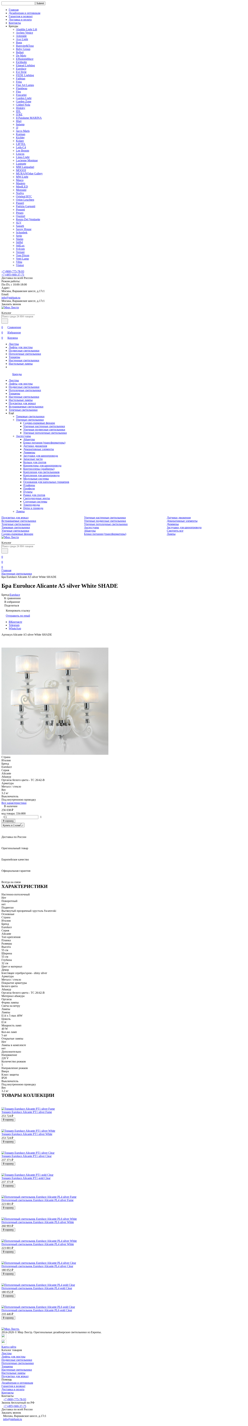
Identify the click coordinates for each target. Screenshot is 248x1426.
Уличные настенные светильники (44, 426)
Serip (19, 235)
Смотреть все (175, 530)
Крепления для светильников (41, 472)
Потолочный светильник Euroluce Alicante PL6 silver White (37, 1222)
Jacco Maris (23, 130)
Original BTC (24, 196)
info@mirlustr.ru (10, 297)
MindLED (22, 186)
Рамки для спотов (34, 495)
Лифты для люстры (21, 347)
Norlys (20, 193)
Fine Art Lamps (25, 85)
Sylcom (20, 248)
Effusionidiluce (24, 58)
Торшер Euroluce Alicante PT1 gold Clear (25, 1178)
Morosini (21, 189)
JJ (17, 127)
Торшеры (14, 357)
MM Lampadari (25, 166)
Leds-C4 (21, 147)
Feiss (19, 81)
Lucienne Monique (27, 160)
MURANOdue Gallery (29, 173)
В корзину (8, 821)
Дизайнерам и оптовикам (24, 13)
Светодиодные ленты (36, 498)
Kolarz (20, 140)
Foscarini (21, 94)
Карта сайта (8, 1346)
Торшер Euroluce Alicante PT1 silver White (26, 1134)
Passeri (20, 203)
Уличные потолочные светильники (45, 432)
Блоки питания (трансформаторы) (44, 442)
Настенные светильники (24, 360)
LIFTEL (21, 144)
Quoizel (20, 216)
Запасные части (33, 459)
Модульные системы (36, 478)
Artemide (21, 35)
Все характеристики (14, 802)
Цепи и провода (33, 508)
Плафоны (29, 485)
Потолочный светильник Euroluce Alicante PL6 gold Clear (36, 1310)
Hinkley (20, 108)
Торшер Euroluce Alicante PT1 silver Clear (26, 1156)
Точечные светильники (23, 409)
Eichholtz (21, 62)
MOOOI (21, 170)
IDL (18, 111)
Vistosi (20, 265)
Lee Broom (22, 150)
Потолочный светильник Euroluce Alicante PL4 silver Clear (37, 1266)
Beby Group (23, 49)
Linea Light (22, 157)
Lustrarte (21, 163)
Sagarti (20, 225)
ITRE (19, 114)
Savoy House (23, 229)
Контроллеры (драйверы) (38, 468)
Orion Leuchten (25, 199)
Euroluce (21, 68)
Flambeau (21, 88)
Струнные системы (35, 501)
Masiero (20, 183)
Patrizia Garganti (25, 206)
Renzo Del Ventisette (28, 219)
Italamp (20, 124)
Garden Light (23, 98)
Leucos (20, 153)
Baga (19, 42)
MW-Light (22, 176)
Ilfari (18, 121)
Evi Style (21, 72)
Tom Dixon (22, 255)
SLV (18, 222)
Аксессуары (23, 436)
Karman (20, 134)
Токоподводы (31, 504)
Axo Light (22, 39)
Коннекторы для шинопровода (42, 465)
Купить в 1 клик (11, 825)
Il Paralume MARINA (29, 117)
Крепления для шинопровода (41, 475)
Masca (19, 180)
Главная (14, 9)
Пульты (27, 491)
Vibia (19, 261)
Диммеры (29, 452)
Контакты (15, 22)
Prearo (19, 212)
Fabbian (20, 78)
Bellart (20, 52)
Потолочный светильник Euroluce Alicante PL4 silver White (37, 1244)
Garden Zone (23, 101)
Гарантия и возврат (21, 16)
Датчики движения (35, 445)
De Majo (21, 55)
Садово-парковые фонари (39, 423)
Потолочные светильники (25, 353)
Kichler (20, 137)
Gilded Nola (23, 104)
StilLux (20, 245)
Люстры (14, 344)
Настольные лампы (21, 363)
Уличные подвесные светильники (44, 429)
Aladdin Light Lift (26, 29)
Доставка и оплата (20, 19)
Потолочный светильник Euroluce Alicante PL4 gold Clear (36, 1288)
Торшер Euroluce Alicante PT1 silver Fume (26, 1112)
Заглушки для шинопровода (40, 455)
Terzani (20, 252)
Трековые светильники (30, 416)
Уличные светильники (30, 419)
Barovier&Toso (25, 45)
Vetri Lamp (22, 258)
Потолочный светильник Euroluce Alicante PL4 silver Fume (37, 1200)
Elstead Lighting (25, 65)
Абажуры (29, 439)
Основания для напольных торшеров (46, 481)
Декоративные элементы (38, 449)
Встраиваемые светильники (26, 406)
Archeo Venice (24, 32)
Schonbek (21, 232)
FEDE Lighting (25, 75)
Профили (29, 488)
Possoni (20, 209)
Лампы (20, 511)
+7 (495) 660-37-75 (12, 274)
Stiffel (19, 242)
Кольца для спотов (34, 462)
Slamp (19, 239)
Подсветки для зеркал (22, 403)
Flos (18, 91)
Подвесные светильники (24, 350)
